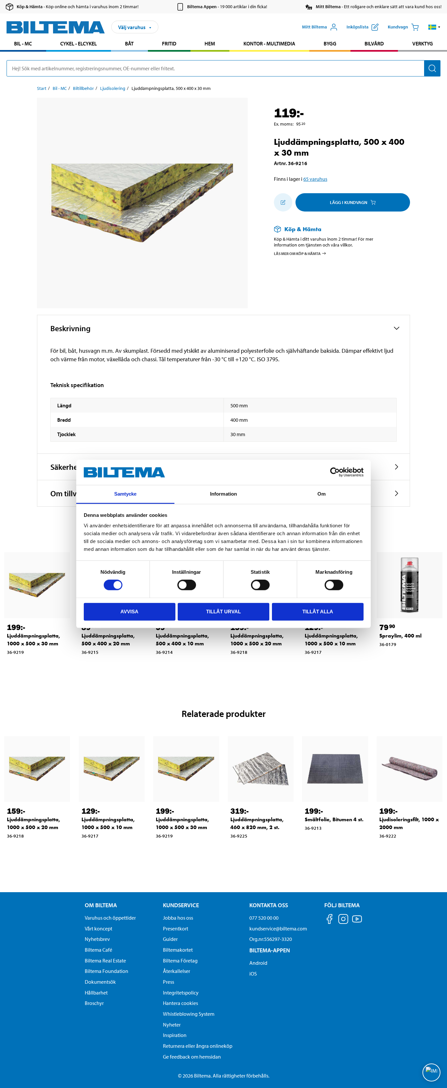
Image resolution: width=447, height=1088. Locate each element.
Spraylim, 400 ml (400, 635)
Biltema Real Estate (105, 960)
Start (41, 88)
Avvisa (129, 611)
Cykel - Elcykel (78, 43)
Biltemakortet (178, 949)
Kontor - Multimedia (269, 43)
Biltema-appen (269, 950)
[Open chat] (431, 1072)
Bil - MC (23, 43)
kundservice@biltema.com (278, 928)
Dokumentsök (100, 981)
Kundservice (181, 905)
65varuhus (315, 179)
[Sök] (432, 68)
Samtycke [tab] (125, 494)
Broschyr (94, 1003)
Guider (170, 939)
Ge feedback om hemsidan (192, 1056)
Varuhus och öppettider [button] (110, 917)
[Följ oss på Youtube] (357, 922)
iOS (253, 973)
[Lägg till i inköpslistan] (283, 202)
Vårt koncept (98, 928)
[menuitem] (23, 44)
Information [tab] (223, 494)
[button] (434, 27)
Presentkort (175, 928)
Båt (129, 43)
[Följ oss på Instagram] (343, 920)
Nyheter (172, 1024)
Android (258, 963)
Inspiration (175, 1035)
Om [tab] (321, 494)
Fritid (169, 43)
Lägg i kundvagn (348, 202)
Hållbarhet (96, 992)
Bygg (330, 43)
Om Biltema (101, 905)
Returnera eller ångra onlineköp (197, 1046)
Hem (210, 43)
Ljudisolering (112, 88)
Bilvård (374, 43)
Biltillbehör (83, 88)
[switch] (186, 585)
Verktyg (422, 43)
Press (168, 981)
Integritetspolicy (181, 992)
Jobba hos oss (178, 917)
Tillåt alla (317, 611)
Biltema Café (98, 949)
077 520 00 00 (263, 917)
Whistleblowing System (188, 1014)
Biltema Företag (180, 960)
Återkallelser (176, 971)
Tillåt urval (223, 611)
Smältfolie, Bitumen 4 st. (334, 819)
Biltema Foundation (106, 971)
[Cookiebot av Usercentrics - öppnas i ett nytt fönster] (335, 472)
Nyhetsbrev (97, 939)
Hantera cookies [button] (180, 1003)
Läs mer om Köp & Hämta (297, 253)
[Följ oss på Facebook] (329, 920)
